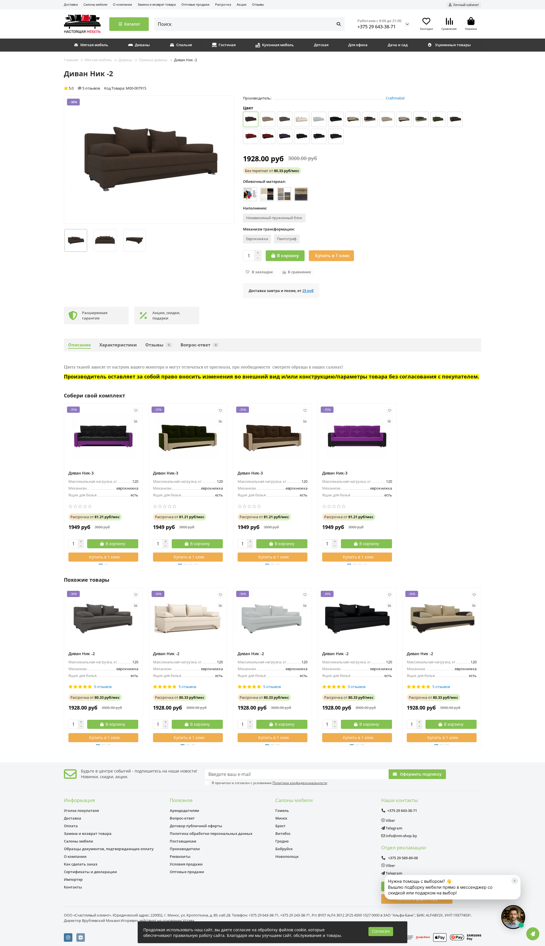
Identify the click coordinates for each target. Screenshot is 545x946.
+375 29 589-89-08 (402, 857)
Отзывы (258, 4)
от (272, 170)
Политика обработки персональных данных (211, 833)
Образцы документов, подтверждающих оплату (109, 848)
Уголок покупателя (81, 810)
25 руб (308, 290)
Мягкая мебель (94, 44)
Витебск (282, 833)
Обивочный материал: (264, 181)
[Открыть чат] (513, 917)
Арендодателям (184, 810)
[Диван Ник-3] (103, 436)
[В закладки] (136, 410)
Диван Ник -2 (81, 653)
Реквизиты (180, 856)
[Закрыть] (514, 880)
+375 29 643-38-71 (376, 27)
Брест (280, 825)
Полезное (181, 800)
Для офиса (358, 44)
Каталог (132, 24)
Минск (281, 818)
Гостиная (227, 44)
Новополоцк (287, 856)
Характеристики (118, 345)
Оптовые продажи (195, 4)
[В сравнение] (136, 421)
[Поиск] (338, 24)
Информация (79, 800)
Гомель (282, 810)
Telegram (393, 828)
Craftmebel (395, 98)
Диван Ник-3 (81, 473)
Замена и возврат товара (157, 4)
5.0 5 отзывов (84, 88)
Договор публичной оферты (196, 825)
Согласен (381, 931)
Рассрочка (223, 4)
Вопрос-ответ (199, 345)
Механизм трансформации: (269, 229)
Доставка (71, 4)
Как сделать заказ (80, 864)
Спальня (184, 44)
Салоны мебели (95, 4)
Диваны (142, 44)
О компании (122, 4)
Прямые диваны (153, 59)
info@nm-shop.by (401, 835)
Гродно (282, 841)
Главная (71, 59)
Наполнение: (255, 208)
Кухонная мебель (278, 44)
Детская (321, 44)
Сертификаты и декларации (90, 871)
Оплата (71, 825)
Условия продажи (186, 864)
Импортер (73, 879)
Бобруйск (284, 848)
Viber (390, 820)
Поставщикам (183, 841)
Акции (241, 4)
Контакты (73, 887)
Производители (185, 848)
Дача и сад (398, 44)
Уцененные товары (453, 44)
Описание (79, 345)
